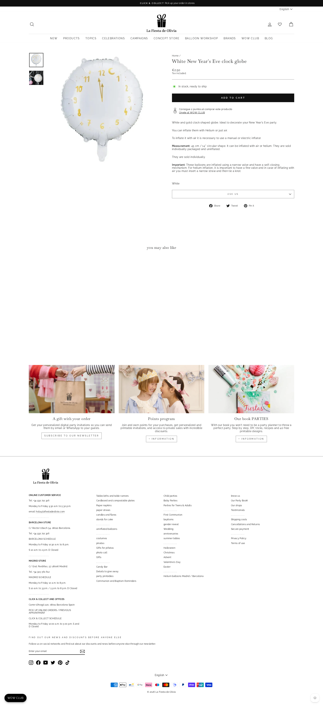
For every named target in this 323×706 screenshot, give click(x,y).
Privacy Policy (239, 538)
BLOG (269, 38)
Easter (167, 567)
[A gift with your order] (72, 389)
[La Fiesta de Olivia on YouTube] (45, 662)
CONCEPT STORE (166, 38)
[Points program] (161, 389)
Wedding (168, 529)
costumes (101, 538)
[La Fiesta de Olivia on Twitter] (53, 662)
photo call (101, 552)
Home (175, 55)
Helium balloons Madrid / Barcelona (184, 576)
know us (235, 496)
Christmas (169, 552)
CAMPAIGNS (139, 38)
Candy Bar (102, 567)
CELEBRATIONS (113, 38)
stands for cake (104, 519)
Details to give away (107, 571)
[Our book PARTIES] (251, 389)
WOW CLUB (250, 38)
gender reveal (171, 524)
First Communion (173, 515)
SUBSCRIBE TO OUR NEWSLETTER (71, 435)
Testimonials (238, 510)
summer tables (172, 538)
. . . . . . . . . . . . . (103, 524)
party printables (105, 576)
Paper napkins (104, 505)
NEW (53, 38)
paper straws (103, 510)
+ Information (251, 439)
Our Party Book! (239, 500)
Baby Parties (170, 500)
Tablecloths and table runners (112, 496)
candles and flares (106, 515)
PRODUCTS (71, 38)
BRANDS (230, 38)
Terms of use (238, 543)
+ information (161, 439)
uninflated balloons (106, 529)
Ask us (233, 194)
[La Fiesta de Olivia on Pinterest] (60, 662)
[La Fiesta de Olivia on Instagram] (31, 662)
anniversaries (171, 533)
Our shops (236, 505)
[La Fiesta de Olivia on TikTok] (67, 662)
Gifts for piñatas (105, 548)
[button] (32, 264)
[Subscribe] (82, 651)
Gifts (98, 557)
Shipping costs (239, 519)
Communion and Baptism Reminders (116, 581)
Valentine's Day (172, 562)
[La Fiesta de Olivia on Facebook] (38, 662)
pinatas (100, 543)
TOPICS (90, 38)
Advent (167, 557)
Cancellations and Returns (245, 524)
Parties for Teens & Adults (178, 505)
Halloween (169, 548)
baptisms (169, 519)
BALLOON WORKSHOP (201, 38)
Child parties (170, 496)
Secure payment (240, 529)
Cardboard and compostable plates (115, 500)
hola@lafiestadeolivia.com (50, 511)
